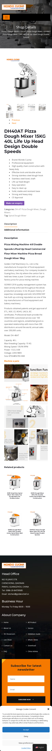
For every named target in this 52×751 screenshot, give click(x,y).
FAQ (5, 651)
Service (30, 628)
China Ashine (33, 651)
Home (3, 31)
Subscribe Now (24, 700)
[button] (48, 709)
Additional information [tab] (16, 229)
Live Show (8, 640)
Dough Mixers (13, 31)
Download (32, 645)
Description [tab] (10, 223)
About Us (7, 628)
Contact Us (8, 645)
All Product (32, 622)
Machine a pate (11, 361)
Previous (16, 120)
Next (14, 123)
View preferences (26, 743)
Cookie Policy (26, 748)
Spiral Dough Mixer (17, 215)
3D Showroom (9, 634)
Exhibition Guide (34, 634)
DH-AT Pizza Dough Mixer (31, 31)
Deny (26, 736)
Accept (26, 729)
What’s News (33, 640)
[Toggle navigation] (6, 17)
